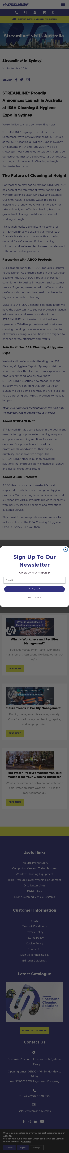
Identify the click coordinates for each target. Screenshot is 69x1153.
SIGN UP (34, 589)
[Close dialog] (66, 549)
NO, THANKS (34, 597)
